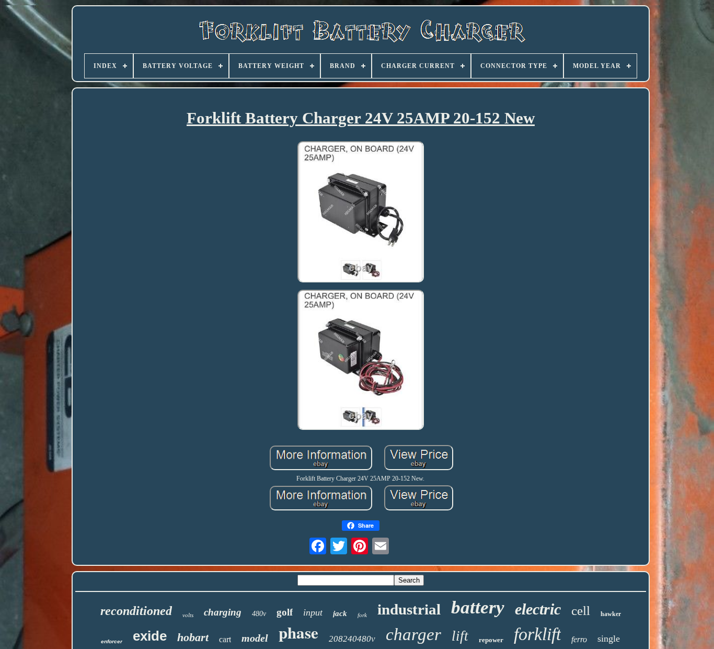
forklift (537, 634)
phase (298, 632)
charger (413, 634)
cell (580, 611)
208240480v (352, 639)
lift (460, 636)
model (254, 638)
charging (222, 612)
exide (150, 636)
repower (491, 640)
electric (538, 609)
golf (285, 612)
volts (187, 615)
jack (340, 613)
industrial (409, 609)
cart (225, 639)
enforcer (111, 641)
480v (259, 614)
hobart (193, 637)
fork (362, 615)
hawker (611, 614)
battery (477, 607)
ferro (579, 639)
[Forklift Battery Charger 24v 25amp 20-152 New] (361, 213)
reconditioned (136, 611)
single (608, 638)
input (313, 612)
